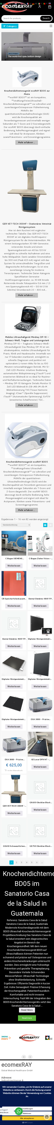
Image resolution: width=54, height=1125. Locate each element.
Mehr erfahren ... (26, 142)
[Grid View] (45, 525)
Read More (28, 1011)
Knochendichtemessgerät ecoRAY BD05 (27, 461)
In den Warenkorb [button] (14, 770)
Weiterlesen (13, 565)
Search (46, 18)
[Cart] (47, 1117)
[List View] (50, 525)
